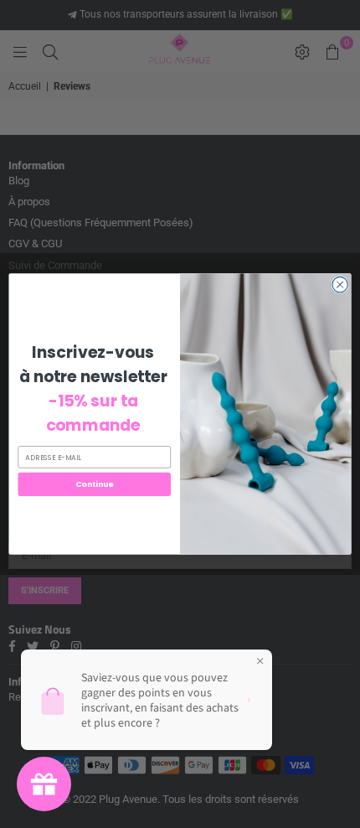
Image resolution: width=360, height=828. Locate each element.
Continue (94, 484)
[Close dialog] (339, 284)
